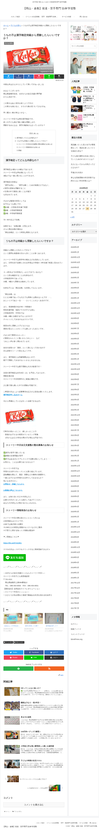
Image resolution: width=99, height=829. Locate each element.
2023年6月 (75, 333)
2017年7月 (75, 608)
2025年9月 (75, 267)
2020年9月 (75, 481)
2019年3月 (75, 542)
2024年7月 (75, 283)
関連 (19, 150)
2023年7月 (75, 328)
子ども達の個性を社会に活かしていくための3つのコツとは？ (83, 157)
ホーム (6, 26)
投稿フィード (76, 629)
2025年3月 (75, 273)
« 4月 (72, 217)
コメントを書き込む (34, 804)
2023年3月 (75, 349)
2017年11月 (75, 588)
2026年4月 (75, 247)
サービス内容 (83, 823)
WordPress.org (76, 639)
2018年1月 (75, 578)
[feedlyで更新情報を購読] (18, 668)
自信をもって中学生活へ (11, 626)
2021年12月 (75, 415)
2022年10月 (75, 369)
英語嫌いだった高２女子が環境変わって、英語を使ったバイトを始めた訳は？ (83, 148)
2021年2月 (75, 456)
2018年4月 (75, 562)
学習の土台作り (20, 642)
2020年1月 (75, 522)
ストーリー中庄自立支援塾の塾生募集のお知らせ (35, 144)
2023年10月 (75, 313)
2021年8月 (75, 425)
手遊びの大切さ (77, 173)
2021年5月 (75, 440)
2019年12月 (75, 527)
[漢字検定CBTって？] (54, 618)
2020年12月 (75, 466)
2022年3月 (75, 405)
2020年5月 (75, 501)
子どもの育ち (16, 26)
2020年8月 (75, 486)
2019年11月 (75, 532)
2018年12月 (75, 547)
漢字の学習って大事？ (32, 626)
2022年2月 (75, 410)
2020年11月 (75, 471)
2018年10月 (75, 552)
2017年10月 (75, 593)
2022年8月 (75, 379)
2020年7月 (75, 491)
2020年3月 (75, 512)
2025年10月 (75, 262)
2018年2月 (75, 573)
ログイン (74, 624)
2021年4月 (75, 445)
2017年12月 (75, 583)
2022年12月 (75, 364)
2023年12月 (75, 303)
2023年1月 (75, 359)
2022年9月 (75, 374)
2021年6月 (75, 435)
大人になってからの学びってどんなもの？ (83, 165)
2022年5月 (75, 395)
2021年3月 (75, 450)
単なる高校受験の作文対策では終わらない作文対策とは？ (83, 179)
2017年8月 (75, 603)
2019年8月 (75, 537)
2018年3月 (75, 567)
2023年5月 (75, 339)
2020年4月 (75, 507)
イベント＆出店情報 (53, 823)
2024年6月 (75, 288)
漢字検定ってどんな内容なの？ (27, 138)
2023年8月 (75, 323)
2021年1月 (75, 461)
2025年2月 (75, 278)
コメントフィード (78, 634)
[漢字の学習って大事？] (33, 618)
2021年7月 (75, 430)
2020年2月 (75, 517)
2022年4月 (75, 400)
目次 (31, 133)
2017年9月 (75, 598)
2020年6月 (75, 496)
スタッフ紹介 (40, 823)
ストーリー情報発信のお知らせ (29, 147)
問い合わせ (93, 823)
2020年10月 (75, 476)
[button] (95, 46)
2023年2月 (75, 354)
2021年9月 (75, 420)
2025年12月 (75, 257)
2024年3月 (75, 293)
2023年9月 (75, 318)
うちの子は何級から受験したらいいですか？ (32, 141)
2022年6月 (75, 390)
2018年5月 (75, 557)
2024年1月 (75, 298)
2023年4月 (75, 344)
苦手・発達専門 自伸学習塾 (69, 823)
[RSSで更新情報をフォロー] (49, 668)
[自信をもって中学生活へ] (12, 618)
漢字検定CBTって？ (52, 626)
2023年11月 (75, 308)
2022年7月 (75, 384)
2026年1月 (75, 252)
